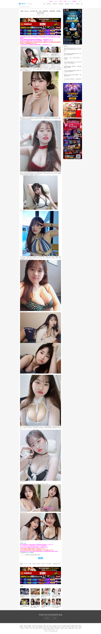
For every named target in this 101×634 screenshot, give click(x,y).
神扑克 (37, 626)
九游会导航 (21, 627)
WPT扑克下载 (22, 628)
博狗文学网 (51, 626)
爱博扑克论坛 (26, 626)
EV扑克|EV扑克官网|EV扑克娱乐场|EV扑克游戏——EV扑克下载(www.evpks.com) (32, 548)
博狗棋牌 (79, 625)
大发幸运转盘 (50, 629)
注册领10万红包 (40, 627)
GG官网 (33, 627)
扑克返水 (61, 625)
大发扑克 (47, 618)
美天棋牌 (76, 625)
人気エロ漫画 (26, 627)
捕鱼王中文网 (65, 625)
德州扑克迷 (22, 4)
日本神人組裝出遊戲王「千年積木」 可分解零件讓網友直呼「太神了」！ (24, 606)
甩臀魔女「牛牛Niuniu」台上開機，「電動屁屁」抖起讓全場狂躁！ (30, 564)
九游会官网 (65, 628)
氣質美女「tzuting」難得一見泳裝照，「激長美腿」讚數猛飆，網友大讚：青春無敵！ (35, 606)
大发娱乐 (79, 628)
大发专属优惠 (45, 629)
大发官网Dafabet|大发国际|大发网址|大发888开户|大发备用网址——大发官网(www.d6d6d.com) (36, 40)
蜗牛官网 (30, 627)
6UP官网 (59, 626)
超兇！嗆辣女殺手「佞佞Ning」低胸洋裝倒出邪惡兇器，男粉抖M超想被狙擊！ (24, 596)
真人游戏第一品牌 (70, 628)
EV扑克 (54, 618)
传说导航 (45, 627)
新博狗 (58, 625)
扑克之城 (62, 627)
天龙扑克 (66, 627)
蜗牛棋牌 (73, 625)
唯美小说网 (58, 627)
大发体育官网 (57, 628)
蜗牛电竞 (69, 625)
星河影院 (55, 627)
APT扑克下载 (27, 628)
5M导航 (36, 627)
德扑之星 (72, 627)
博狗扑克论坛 (21, 626)
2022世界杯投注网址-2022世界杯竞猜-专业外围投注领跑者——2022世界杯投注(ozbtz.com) (36, 44)
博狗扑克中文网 (39, 625)
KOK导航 (80, 626)
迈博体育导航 (68, 626)
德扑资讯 (49, 3)
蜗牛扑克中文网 (49, 625)
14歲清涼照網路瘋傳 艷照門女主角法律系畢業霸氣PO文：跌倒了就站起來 (45, 606)
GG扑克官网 (61, 628)
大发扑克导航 (63, 626)
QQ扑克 (54, 629)
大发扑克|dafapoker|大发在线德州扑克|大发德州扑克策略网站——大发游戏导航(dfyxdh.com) (34, 547)
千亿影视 (48, 627)
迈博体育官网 (73, 626)
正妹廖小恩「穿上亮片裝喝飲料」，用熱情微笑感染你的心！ (51, 563)
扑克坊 (76, 627)
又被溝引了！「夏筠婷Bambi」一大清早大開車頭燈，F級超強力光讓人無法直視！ (56, 596)
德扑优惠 (67, 3)
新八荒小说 (33, 626)
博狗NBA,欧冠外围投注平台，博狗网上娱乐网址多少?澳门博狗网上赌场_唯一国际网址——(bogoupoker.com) (36, 544)
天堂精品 (51, 627)
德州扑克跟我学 (29, 625)
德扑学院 (55, 3)
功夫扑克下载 (48, 628)
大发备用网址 (52, 628)
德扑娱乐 (78, 3)
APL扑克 (31, 628)
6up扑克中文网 (34, 625)
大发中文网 (75, 628)
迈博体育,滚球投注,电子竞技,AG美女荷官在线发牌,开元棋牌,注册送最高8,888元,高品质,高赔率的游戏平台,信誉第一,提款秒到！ (39, 551)
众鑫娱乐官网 (55, 626)
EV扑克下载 (79, 627)
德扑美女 (72, 3)
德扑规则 (61, 3)
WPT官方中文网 (35, 628)
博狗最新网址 (41, 626)
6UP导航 (25, 625)
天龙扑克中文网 (54, 625)
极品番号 (24, 543)
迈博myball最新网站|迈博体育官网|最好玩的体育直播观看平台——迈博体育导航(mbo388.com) (36, 39)
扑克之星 (69, 627)
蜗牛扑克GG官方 (46, 626)
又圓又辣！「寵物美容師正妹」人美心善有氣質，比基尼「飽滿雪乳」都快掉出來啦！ (35, 596)
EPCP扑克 (40, 628)
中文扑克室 (44, 625)
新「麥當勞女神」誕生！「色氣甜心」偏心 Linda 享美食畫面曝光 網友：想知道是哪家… (56, 606)
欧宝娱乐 (76, 626)
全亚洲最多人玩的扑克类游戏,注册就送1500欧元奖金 (32, 554)
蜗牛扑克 (43, 628)
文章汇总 (79, 1)
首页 (44, 3)
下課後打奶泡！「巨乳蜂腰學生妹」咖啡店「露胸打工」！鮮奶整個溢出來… (45, 596)
